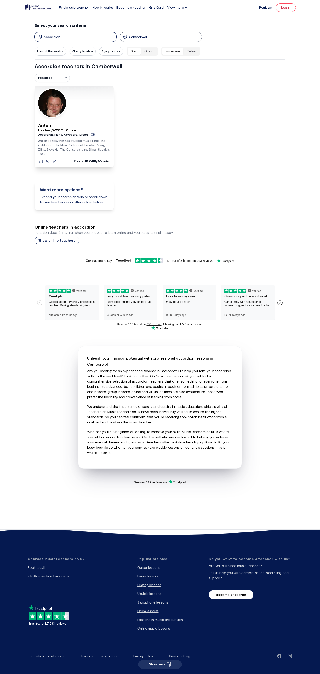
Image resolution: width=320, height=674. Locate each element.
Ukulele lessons (149, 593)
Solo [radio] (134, 51)
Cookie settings (180, 656)
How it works (103, 7)
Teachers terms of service (99, 656)
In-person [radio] (173, 51)
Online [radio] (191, 51)
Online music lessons (153, 628)
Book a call (36, 567)
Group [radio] (148, 51)
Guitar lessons (148, 567)
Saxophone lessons (152, 602)
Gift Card (156, 7)
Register (265, 7)
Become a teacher (131, 7)
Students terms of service (46, 656)
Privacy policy (143, 656)
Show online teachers (57, 240)
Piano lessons (148, 576)
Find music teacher (74, 7)
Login (285, 7)
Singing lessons (149, 585)
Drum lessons (148, 611)
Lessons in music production (160, 619)
